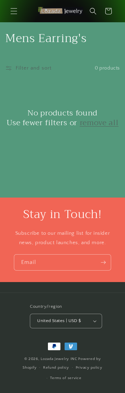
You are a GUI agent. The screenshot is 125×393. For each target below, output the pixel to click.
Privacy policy (89, 368)
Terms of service (65, 378)
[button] (14, 11)
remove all (99, 123)
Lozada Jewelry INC (59, 359)
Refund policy (56, 368)
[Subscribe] (103, 262)
